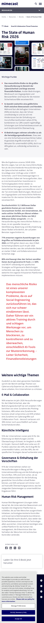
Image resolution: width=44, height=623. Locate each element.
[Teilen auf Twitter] (15, 548)
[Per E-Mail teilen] (19, 548)
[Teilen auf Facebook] (6, 548)
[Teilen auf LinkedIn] (10, 548)
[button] (40, 4)
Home (4, 17)
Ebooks (21, 17)
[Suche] (36, 3)
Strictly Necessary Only (18, 612)
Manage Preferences (18, 606)
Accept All (18, 619)
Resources (12, 17)
